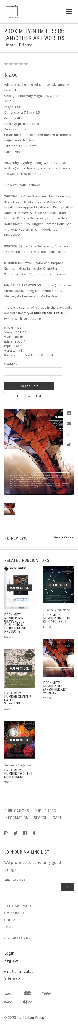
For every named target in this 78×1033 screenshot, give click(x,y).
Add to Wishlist (29, 396)
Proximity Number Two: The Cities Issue (18, 773)
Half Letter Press (30, 1017)
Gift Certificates (19, 971)
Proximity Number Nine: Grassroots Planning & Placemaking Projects (15, 623)
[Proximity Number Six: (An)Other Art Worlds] (58, 658)
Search (41, 817)
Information (16, 817)
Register (12, 960)
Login (9, 953)
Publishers (45, 810)
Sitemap (12, 978)
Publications (16, 810)
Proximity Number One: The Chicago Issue (57, 618)
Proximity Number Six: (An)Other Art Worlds (55, 688)
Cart (57, 817)
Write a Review (64, 537)
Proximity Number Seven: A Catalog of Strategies (18, 698)
